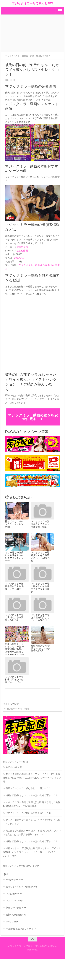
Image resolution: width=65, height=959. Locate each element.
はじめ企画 (22, 247)
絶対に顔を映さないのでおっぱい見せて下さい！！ (32, 795)
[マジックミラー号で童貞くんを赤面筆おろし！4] (16, 604)
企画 (32, 56)
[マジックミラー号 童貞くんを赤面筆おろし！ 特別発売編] (42, 542)
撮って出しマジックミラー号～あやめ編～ (14, 524)
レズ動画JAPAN (14, 893)
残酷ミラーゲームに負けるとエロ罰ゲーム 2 (28, 788)
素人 (48, 56)
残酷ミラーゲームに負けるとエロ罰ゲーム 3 (28, 813)
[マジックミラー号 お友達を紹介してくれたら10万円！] (42, 604)
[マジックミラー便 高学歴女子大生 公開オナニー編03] (16, 573)
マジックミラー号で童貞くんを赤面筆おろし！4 (14, 617)
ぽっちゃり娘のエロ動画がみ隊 (21, 886)
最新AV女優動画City (16, 914)
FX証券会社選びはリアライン (21, 928)
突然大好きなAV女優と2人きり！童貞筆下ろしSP (40, 648)
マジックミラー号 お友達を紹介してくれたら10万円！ (40, 617)
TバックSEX (12, 921)
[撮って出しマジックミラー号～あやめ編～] (16, 511)
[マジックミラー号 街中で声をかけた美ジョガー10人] (16, 666)
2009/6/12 (19, 258)
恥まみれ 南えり (14, 767)
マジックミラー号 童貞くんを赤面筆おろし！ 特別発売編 (40, 556)
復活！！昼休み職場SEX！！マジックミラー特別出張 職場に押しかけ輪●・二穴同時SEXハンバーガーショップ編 (32, 778)
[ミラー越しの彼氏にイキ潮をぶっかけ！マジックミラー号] (16, 542)
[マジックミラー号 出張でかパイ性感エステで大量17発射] (42, 573)
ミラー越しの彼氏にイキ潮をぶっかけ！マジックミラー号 (14, 556)
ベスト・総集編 (20, 56)
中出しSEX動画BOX (16, 907)
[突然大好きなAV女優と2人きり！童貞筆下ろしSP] (42, 635)
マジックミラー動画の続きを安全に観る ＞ (33, 417)
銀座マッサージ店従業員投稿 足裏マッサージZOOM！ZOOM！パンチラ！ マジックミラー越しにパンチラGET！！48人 (32, 852)
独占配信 (40, 56)
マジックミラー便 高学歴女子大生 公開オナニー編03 (14, 586)
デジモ (8, 56)
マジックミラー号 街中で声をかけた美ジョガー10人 (14, 679)
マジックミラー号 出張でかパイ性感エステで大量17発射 (40, 587)
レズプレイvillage (14, 900)
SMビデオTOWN (14, 879)
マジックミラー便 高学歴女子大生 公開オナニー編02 (40, 524)
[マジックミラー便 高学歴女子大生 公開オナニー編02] (42, 511)
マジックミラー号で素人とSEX (32, 3)
